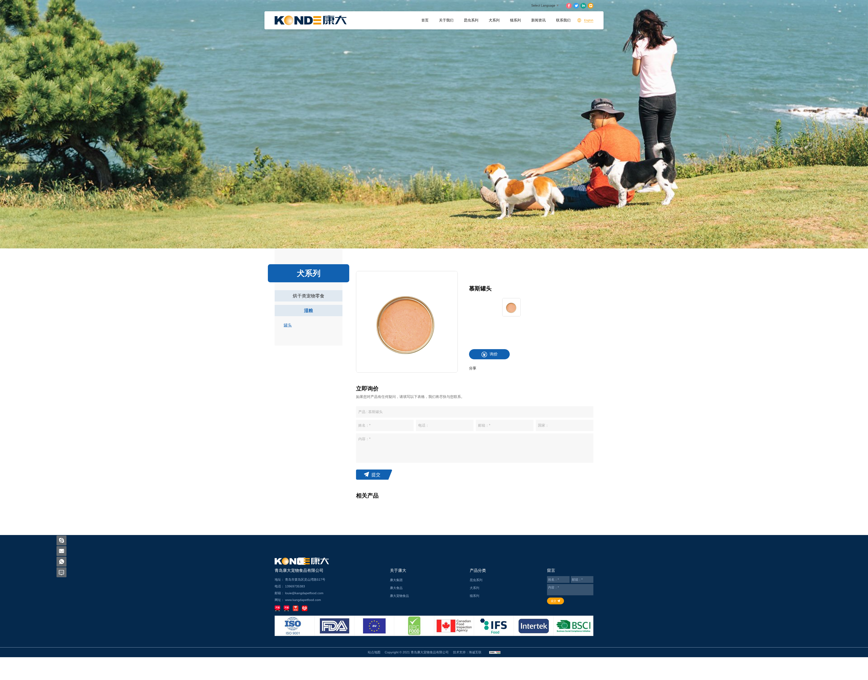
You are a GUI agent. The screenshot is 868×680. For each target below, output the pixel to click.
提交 (375, 474)
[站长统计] (494, 652)
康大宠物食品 (399, 596)
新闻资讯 (538, 20)
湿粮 (308, 310)
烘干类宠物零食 (308, 295)
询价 (494, 354)
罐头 (288, 325)
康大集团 (396, 580)
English (588, 20)
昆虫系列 (471, 20)
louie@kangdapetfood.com (304, 593)
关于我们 (446, 20)
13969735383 (295, 586)
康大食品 (396, 588)
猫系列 (515, 20)
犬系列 (494, 20)
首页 (425, 20)
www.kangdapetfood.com (303, 600)
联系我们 (563, 20)
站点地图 (374, 652)
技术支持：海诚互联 (467, 652)
